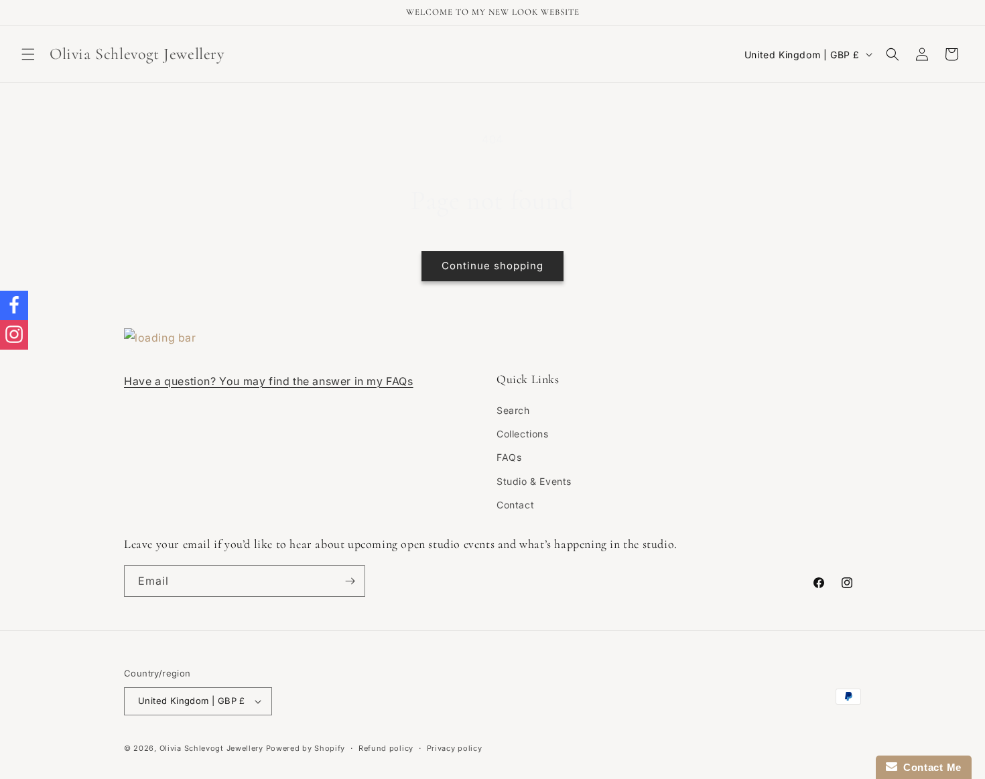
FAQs (509, 457)
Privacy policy (454, 748)
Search (513, 410)
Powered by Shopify (306, 748)
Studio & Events (534, 481)
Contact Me (929, 767)
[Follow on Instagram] (14, 335)
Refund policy (385, 748)
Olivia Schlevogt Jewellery (211, 748)
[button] (28, 54)
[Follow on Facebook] (14, 305)
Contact (515, 504)
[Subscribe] (350, 581)
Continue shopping (492, 265)
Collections (523, 433)
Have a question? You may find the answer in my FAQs (268, 381)
